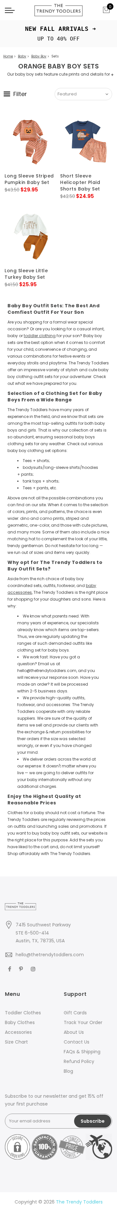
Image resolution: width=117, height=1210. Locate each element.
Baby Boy (38, 56)
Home (8, 56)
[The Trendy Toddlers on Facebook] (10, 969)
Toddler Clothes (23, 1012)
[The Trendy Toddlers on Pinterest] (21, 969)
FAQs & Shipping (82, 1051)
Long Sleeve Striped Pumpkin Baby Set (29, 179)
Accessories (18, 1032)
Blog (68, 1071)
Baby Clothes (20, 1022)
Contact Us (76, 1042)
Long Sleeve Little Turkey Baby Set (26, 273)
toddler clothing (40, 335)
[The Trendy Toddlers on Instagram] (34, 969)
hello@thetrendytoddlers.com (50, 954)
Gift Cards (75, 1012)
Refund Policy (79, 1061)
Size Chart (16, 1042)
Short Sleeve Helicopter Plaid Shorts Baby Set (80, 182)
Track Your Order (83, 1022)
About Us (74, 1032)
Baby (22, 56)
